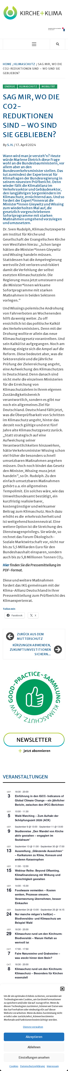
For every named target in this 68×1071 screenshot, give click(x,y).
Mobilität (48, 86)
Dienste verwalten (33, 1026)
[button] (62, 989)
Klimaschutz (28, 86)
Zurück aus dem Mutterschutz (30, 636)
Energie (10, 86)
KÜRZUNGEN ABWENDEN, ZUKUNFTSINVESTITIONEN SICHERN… (30, 649)
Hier (6, 565)
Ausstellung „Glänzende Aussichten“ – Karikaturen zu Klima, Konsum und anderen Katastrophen (39, 855)
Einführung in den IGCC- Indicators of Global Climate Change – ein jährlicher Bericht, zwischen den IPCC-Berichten (39, 800)
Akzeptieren (34, 1037)
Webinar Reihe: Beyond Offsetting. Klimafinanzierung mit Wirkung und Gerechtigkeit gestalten (37, 875)
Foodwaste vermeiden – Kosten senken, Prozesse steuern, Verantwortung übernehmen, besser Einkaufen (38, 896)
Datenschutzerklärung (32, 1066)
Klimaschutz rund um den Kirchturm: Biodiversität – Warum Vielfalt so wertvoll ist (38, 938)
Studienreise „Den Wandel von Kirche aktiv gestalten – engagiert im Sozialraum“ (39, 835)
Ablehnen (34, 1047)
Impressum (53, 1066)
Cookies (13, 1066)
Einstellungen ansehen (34, 1057)
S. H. (10, 145)
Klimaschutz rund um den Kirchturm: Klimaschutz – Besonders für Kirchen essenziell (39, 973)
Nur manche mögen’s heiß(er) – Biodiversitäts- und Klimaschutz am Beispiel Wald (38, 918)
